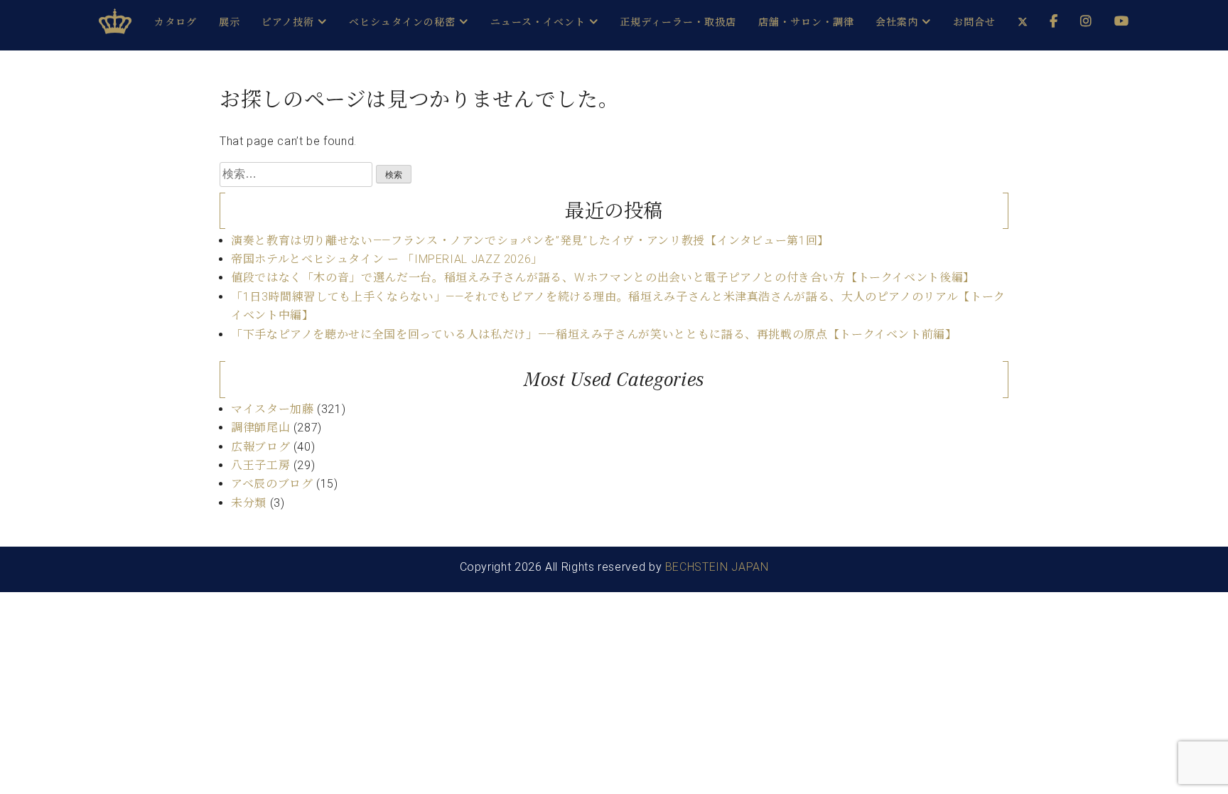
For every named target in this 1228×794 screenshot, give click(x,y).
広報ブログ (260, 447)
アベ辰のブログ (272, 483)
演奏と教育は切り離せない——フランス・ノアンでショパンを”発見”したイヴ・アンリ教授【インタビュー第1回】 (530, 240)
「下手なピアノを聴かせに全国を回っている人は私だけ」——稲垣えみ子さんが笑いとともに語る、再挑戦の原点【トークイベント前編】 (594, 334)
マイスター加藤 (272, 409)
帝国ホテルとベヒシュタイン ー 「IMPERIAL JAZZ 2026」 (387, 259)
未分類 (248, 503)
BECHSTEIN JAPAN (717, 567)
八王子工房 (260, 465)
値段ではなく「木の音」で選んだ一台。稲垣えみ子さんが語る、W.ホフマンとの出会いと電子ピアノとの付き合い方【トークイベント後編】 (603, 277)
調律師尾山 (260, 427)
